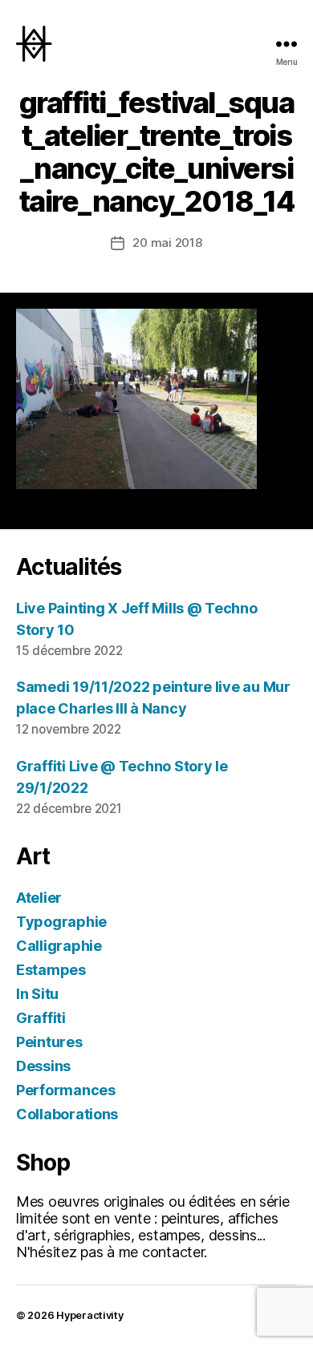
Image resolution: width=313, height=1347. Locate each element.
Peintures (49, 1042)
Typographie (61, 921)
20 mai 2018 (166, 242)
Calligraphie (59, 945)
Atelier (39, 897)
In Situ (37, 993)
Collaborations (67, 1114)
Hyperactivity (90, 1315)
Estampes (51, 969)
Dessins (43, 1066)
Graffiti (41, 1017)
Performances (66, 1090)
